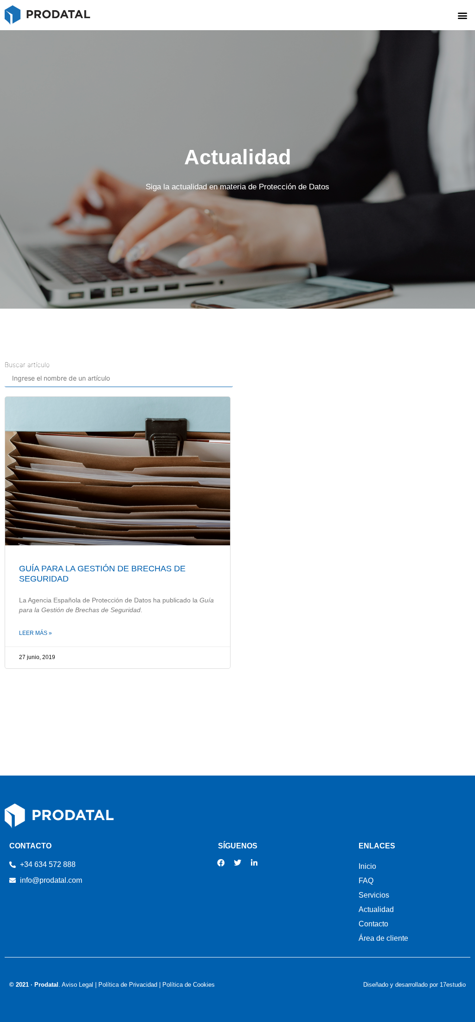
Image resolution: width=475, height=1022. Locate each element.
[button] (462, 15)
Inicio (367, 866)
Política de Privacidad (127, 984)
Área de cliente (383, 938)
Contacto (373, 924)
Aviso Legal (77, 984)
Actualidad (376, 909)
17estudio (453, 984)
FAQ (366, 881)
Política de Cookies (188, 984)
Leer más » (35, 633)
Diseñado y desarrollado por (401, 984)
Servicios (374, 895)
